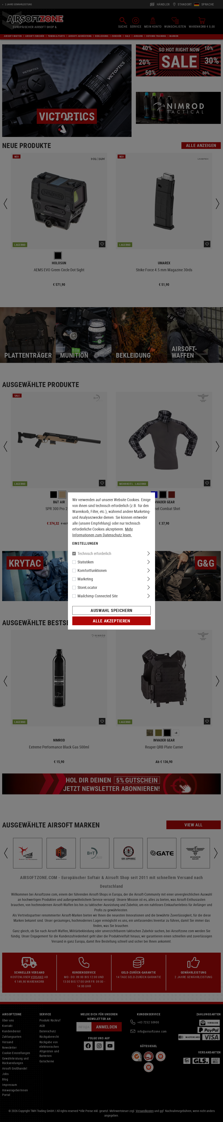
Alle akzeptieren (111, 621)
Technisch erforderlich (94, 553)
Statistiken (86, 561)
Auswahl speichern (111, 610)
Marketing (85, 578)
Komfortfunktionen (92, 570)
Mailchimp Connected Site (98, 595)
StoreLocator (87, 587)
